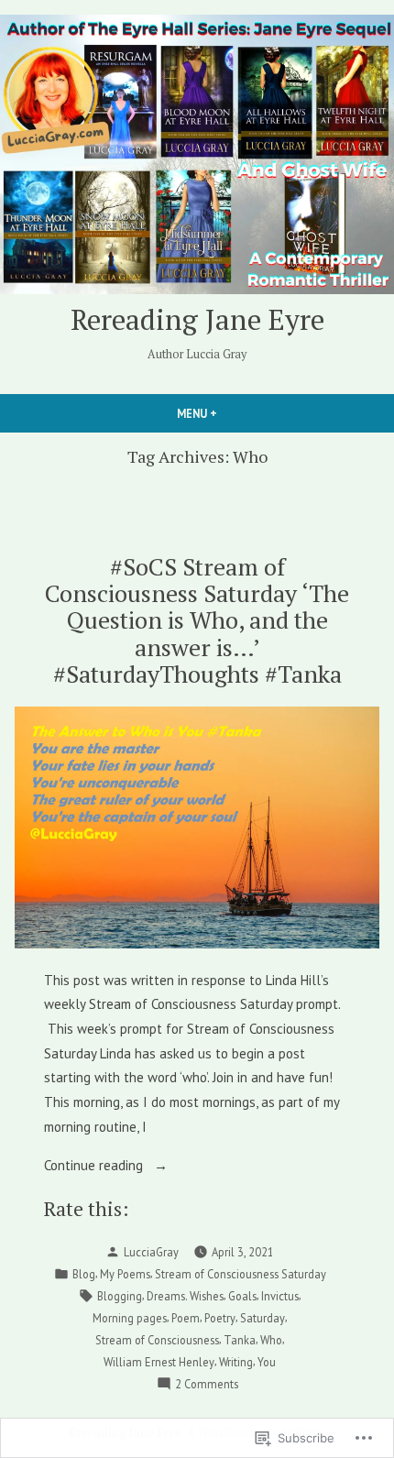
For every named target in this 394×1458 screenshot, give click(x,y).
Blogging (119, 1295)
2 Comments (206, 1385)
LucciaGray (151, 1251)
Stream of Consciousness (157, 1339)
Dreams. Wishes (185, 1295)
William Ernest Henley (159, 1361)
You (266, 1361)
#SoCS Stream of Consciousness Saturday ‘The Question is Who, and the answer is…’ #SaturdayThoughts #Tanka (197, 620)
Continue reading (95, 1167)
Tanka (240, 1339)
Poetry (219, 1317)
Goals (242, 1295)
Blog (83, 1273)
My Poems (125, 1273)
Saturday (262, 1317)
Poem (185, 1317)
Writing (236, 1361)
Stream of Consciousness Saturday (240, 1273)
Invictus (280, 1295)
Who (271, 1339)
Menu (228, 413)
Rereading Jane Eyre (197, 319)
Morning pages (130, 1317)
